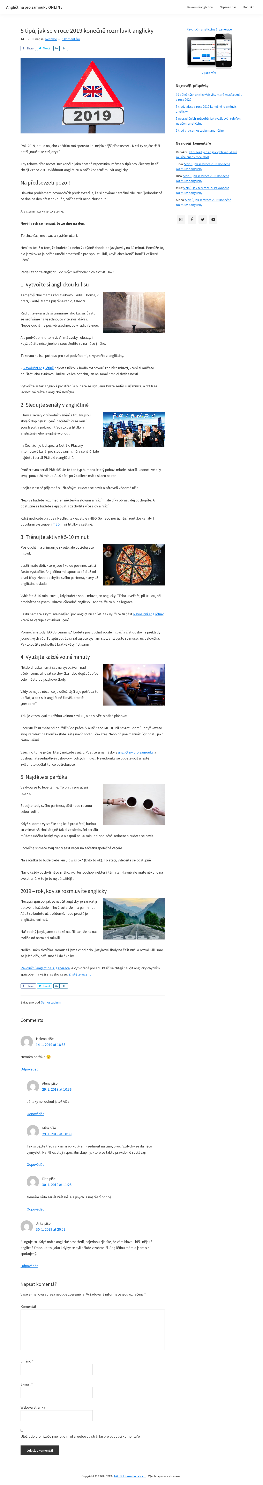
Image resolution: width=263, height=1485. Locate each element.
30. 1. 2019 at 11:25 (57, 1184)
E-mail (27, 1384)
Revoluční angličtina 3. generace (45, 968)
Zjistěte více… (80, 974)
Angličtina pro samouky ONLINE (34, 7)
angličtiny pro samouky (135, 752)
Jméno (27, 1361)
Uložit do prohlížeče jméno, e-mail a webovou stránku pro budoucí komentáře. (81, 1436)
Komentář (28, 1306)
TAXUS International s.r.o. (130, 1476)
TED (56, 524)
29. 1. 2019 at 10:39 (57, 1134)
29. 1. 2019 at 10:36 (57, 1089)
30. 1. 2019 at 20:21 (50, 1229)
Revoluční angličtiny (148, 614)
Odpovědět (29, 1069)
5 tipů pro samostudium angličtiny (200, 130)
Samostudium (51, 1002)
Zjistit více (209, 73)
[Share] (56, 48)
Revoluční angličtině (38, 368)
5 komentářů (71, 39)
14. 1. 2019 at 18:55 (50, 1044)
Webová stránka (33, 1407)
